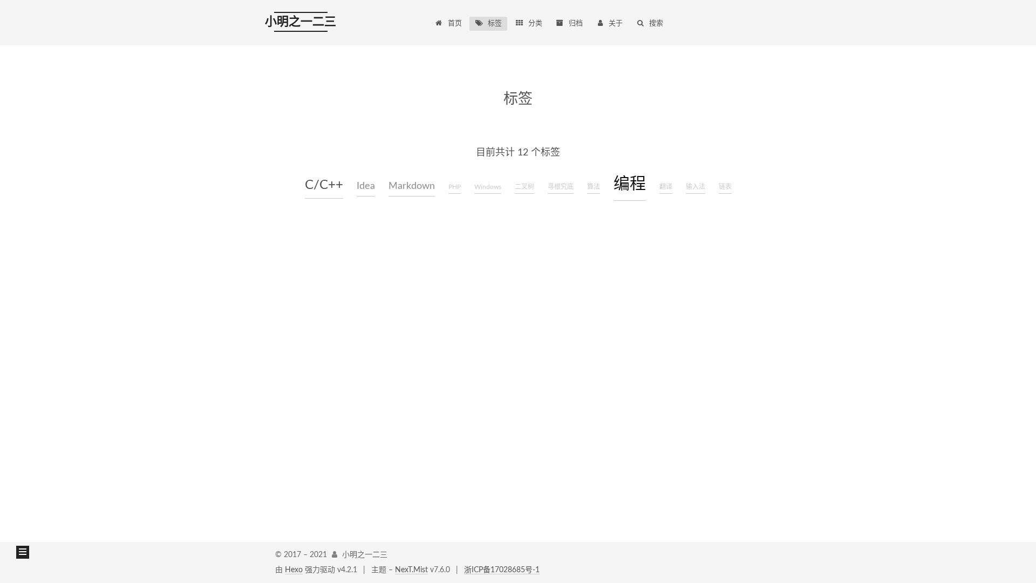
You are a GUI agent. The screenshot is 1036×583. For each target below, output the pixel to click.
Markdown (411, 186)
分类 (535, 23)
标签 (495, 23)
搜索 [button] (656, 23)
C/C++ (324, 185)
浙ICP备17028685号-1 (502, 570)
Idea (366, 186)
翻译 (665, 187)
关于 (616, 23)
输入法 (695, 187)
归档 (576, 23)
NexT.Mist (411, 570)
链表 (725, 187)
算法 (593, 187)
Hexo (294, 570)
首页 (455, 23)
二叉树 (524, 187)
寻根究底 (561, 187)
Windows (487, 187)
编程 (630, 184)
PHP (454, 187)
